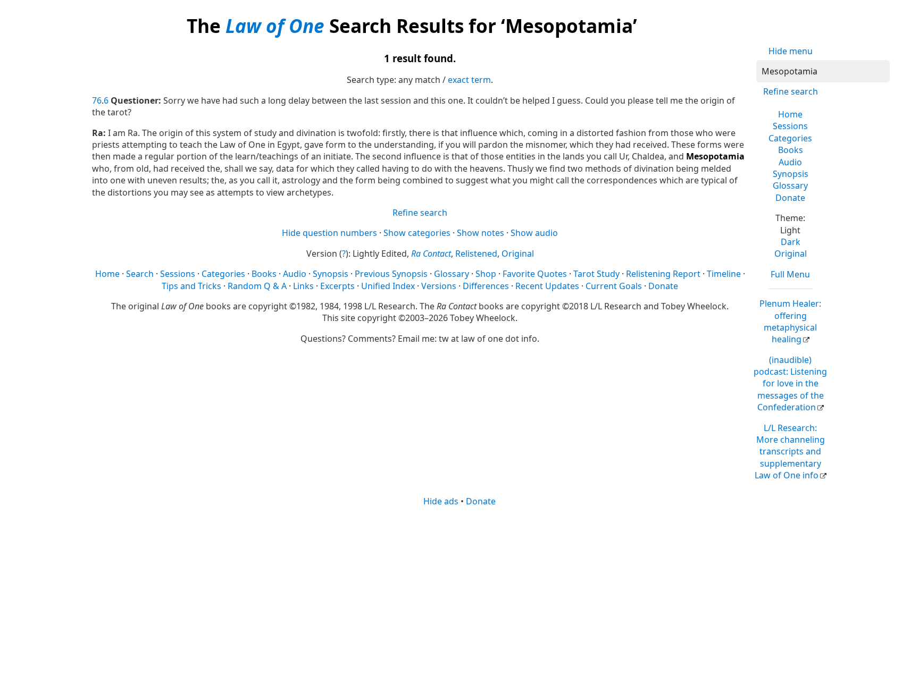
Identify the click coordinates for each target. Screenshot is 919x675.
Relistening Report (663, 274)
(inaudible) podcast (790, 384)
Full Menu (790, 274)
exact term (469, 80)
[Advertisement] (459, 590)
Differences (486, 286)
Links (303, 286)
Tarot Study (596, 274)
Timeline (724, 274)
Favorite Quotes (535, 274)
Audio (790, 162)
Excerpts (337, 286)
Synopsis (790, 174)
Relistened (476, 253)
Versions (438, 286)
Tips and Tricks (191, 286)
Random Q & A (257, 286)
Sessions (790, 126)
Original (790, 253)
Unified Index (388, 286)
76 (97, 100)
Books (790, 150)
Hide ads (440, 501)
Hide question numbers (329, 233)
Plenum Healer (790, 321)
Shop (485, 274)
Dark (790, 242)
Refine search (790, 91)
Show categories (416, 233)
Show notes (480, 233)
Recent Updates (547, 286)
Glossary (790, 185)
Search (140, 274)
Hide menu (790, 51)
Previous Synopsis (391, 274)
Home (790, 114)
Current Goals (614, 286)
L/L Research (790, 452)
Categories (790, 138)
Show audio (534, 233)
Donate (790, 198)
